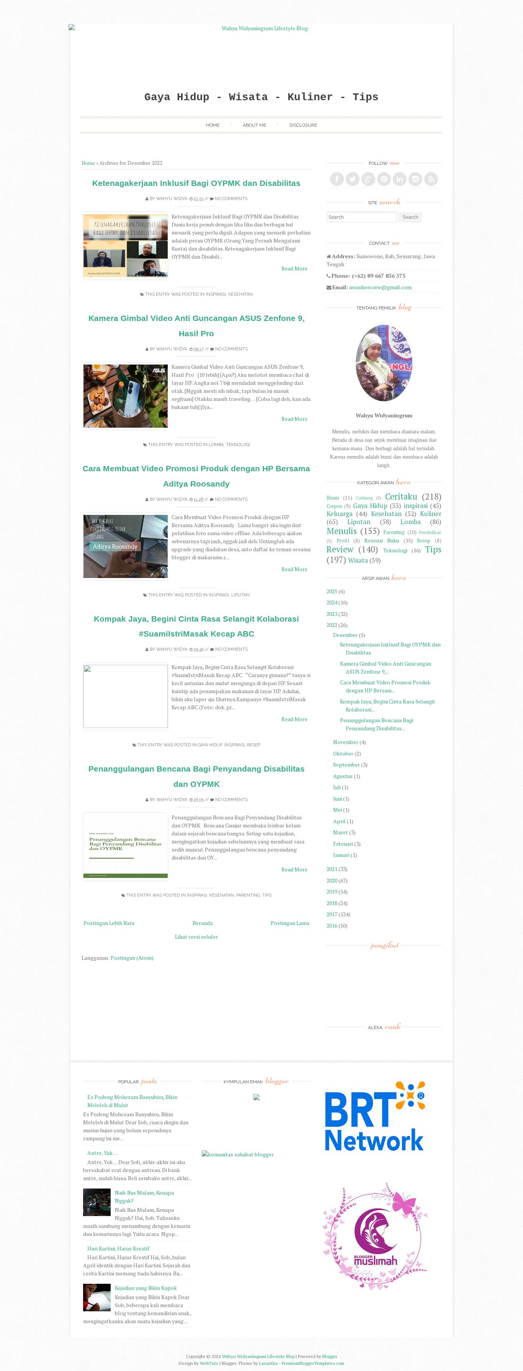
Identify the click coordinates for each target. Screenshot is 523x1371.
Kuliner (430, 514)
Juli (337, 787)
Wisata (358, 560)
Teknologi (238, 444)
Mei (337, 809)
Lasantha (268, 1363)
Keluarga (340, 514)
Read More (294, 268)
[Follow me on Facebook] (337, 179)
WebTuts (209, 1363)
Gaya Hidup (210, 744)
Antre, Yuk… (102, 1152)
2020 (332, 880)
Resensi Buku (381, 540)
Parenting (248, 895)
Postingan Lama (290, 922)
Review (340, 549)
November (345, 742)
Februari (343, 843)
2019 (332, 891)
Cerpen (334, 506)
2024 (332, 602)
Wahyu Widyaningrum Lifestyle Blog (258, 1356)
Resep (253, 744)
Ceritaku (401, 496)
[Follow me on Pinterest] (384, 179)
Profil (343, 540)
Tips (266, 895)
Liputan (240, 595)
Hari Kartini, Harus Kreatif (118, 1248)
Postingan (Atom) (132, 957)
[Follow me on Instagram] (415, 179)
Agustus (343, 776)
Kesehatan (240, 294)
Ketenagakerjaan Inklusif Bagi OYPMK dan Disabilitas (196, 183)
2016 (332, 925)
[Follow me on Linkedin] (400, 179)
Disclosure (303, 125)
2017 (332, 914)
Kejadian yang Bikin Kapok (146, 1287)
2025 (332, 591)
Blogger (329, 1356)
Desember (345, 634)
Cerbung (364, 498)
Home (212, 125)
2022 (332, 625)
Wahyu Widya (171, 198)
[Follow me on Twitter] (353, 179)
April (339, 821)
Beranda (202, 922)
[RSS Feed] (431, 179)
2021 (332, 869)
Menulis (342, 530)
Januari (341, 854)
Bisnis (333, 498)
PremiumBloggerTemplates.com (313, 1363)
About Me (254, 125)
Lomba (216, 444)
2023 (332, 613)
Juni (337, 798)
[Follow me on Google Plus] (368, 179)
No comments (231, 198)
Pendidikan (430, 532)
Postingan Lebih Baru (108, 922)
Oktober (343, 753)
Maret (340, 832)
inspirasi (216, 294)
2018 (332, 903)
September (346, 764)
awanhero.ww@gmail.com (380, 287)
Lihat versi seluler (196, 936)
